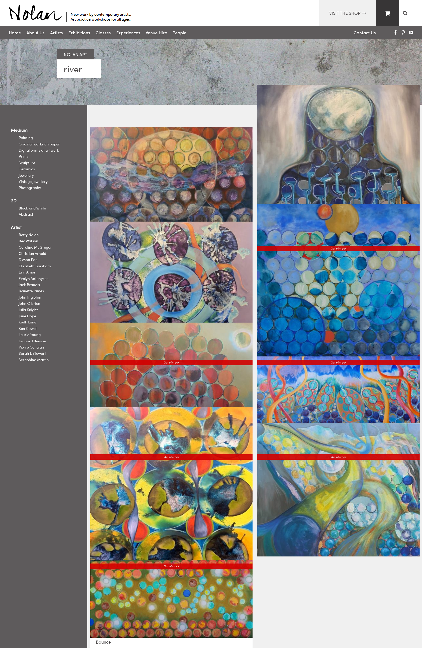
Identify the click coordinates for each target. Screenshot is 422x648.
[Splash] (171, 293)
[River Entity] (338, 171)
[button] (405, 13)
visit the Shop (344, 13)
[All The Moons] (171, 177)
